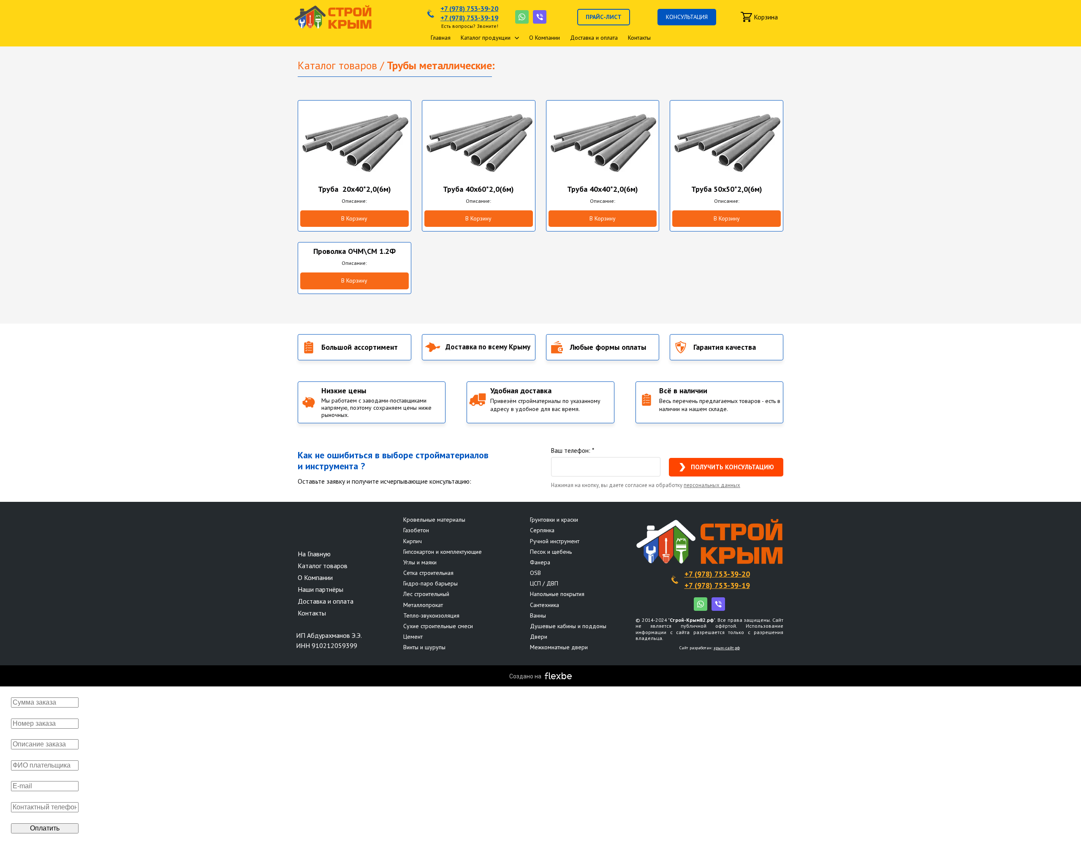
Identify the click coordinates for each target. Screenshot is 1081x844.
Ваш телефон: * (572, 451)
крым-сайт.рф (727, 648)
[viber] (539, 17)
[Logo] (333, 17)
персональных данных (712, 485)
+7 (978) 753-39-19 (469, 18)
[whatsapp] (522, 17)
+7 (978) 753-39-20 (469, 8)
